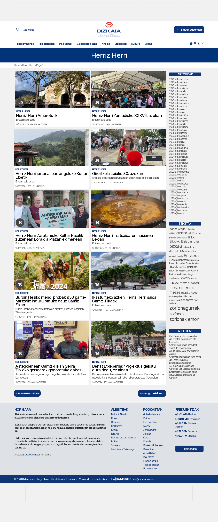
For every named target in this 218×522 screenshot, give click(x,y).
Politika (114, 441)
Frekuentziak (46, 43)
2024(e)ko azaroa (178, 138)
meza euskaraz (189, 283)
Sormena (115, 445)
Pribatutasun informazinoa (64, 479)
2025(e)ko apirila (177, 124)
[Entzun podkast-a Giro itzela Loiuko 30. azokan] (96, 160)
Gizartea (115, 422)
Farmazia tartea (192, 263)
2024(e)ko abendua (179, 135)
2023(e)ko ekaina (178, 189)
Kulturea (181, 274)
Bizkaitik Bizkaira (87, 43)
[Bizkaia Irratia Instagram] (195, 44)
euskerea (194, 260)
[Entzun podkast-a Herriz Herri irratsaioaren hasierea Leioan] (96, 222)
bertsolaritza (182, 237)
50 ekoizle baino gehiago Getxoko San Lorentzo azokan (184, 367)
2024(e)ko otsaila (177, 165)
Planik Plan (148, 449)
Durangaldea (189, 419)
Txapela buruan (151, 464)
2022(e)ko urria (176, 213)
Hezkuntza (116, 426)
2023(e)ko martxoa (178, 198)
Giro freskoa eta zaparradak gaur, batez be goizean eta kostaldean (183, 339)
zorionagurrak (184, 308)
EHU (180, 251)
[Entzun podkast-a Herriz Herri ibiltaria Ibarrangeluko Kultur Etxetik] (20, 160)
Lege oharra (43, 479)
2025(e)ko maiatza (178, 120)
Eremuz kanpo (150, 460)
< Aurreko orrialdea (27, 393)
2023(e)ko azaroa (178, 174)
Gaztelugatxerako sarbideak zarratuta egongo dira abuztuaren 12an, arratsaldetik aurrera (184, 349)
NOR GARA (22, 409)
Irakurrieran (173, 271)
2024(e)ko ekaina (178, 153)
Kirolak (106, 43)
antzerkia (190, 229)
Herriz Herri (28, 65)
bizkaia (175, 246)
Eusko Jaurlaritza (177, 263)
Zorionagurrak (150, 429)
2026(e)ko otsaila (177, 97)
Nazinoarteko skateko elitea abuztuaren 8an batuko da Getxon (183, 374)
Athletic (172, 233)
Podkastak (65, 43)
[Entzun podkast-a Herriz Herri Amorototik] (20, 102)
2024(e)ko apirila (177, 159)
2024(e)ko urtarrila (178, 168)
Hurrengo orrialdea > (152, 393)
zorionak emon (184, 319)
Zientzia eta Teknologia (122, 449)
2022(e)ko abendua (179, 207)
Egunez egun (150, 468)
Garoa (146, 437)
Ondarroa (187, 431)
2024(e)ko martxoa (178, 162)
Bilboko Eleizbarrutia (184, 241)
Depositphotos (32, 454)
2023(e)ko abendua (179, 171)
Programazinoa (25, 43)
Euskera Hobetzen (179, 260)
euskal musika (189, 251)
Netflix (194, 292)
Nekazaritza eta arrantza (31, 51)
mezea (175, 292)
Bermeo (172, 237)
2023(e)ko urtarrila (178, 204)
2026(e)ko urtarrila (178, 100)
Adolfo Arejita (177, 229)
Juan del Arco (184, 270)
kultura (172, 274)
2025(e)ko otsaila (177, 130)
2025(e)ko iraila (176, 112)
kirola (194, 270)
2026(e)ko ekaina (178, 85)
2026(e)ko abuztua (178, 79)
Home (17, 65)
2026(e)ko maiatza (178, 88)
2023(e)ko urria (176, 177)
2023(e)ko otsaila (177, 201)
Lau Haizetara (150, 422)
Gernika (182, 267)
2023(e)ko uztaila (177, 186)
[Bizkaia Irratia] (109, 29)
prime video (182, 296)
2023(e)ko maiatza (178, 192)
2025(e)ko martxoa (178, 126)
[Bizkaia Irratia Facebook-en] (191, 44)
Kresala (147, 441)
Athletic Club (185, 233)
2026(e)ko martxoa (178, 94)
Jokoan (147, 433)
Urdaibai (187, 435)
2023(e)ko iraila (176, 180)
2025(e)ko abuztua (178, 115)
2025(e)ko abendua (179, 103)
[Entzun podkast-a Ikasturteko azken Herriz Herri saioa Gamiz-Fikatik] (96, 284)
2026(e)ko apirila (177, 91)
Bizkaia (187, 414)
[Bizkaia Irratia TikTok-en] (202, 44)
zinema (189, 300)
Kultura (135, 43)
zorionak (176, 313)
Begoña (197, 233)
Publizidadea (190, 449)
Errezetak (121, 43)
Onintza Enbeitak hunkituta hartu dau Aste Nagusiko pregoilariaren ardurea (185, 359)
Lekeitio (185, 278)
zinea (182, 300)
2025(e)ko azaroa (178, 106)
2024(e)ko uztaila (177, 150)
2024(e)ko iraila (176, 144)
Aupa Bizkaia (149, 453)
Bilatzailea (28, 29)
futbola (173, 266)
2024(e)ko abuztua (178, 147)
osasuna (173, 296)
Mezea (146, 426)
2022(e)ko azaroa (178, 210)
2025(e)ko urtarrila (178, 132)
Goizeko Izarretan (152, 414)
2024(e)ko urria (176, 141)
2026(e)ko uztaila (177, 82)
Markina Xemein (185, 425)
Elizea (148, 43)
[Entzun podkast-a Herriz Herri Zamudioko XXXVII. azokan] (96, 102)
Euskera (191, 255)
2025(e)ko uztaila (177, 118)
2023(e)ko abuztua (178, 183)
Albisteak (119, 409)
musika (185, 292)
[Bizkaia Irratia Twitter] (199, 44)
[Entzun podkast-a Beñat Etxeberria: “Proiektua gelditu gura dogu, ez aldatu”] (96, 353)
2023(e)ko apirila (177, 195)
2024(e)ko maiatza (178, 156)
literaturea (193, 278)
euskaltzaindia (176, 256)
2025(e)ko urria (176, 109)
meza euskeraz (181, 287)
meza (174, 282)
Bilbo (191, 237)
